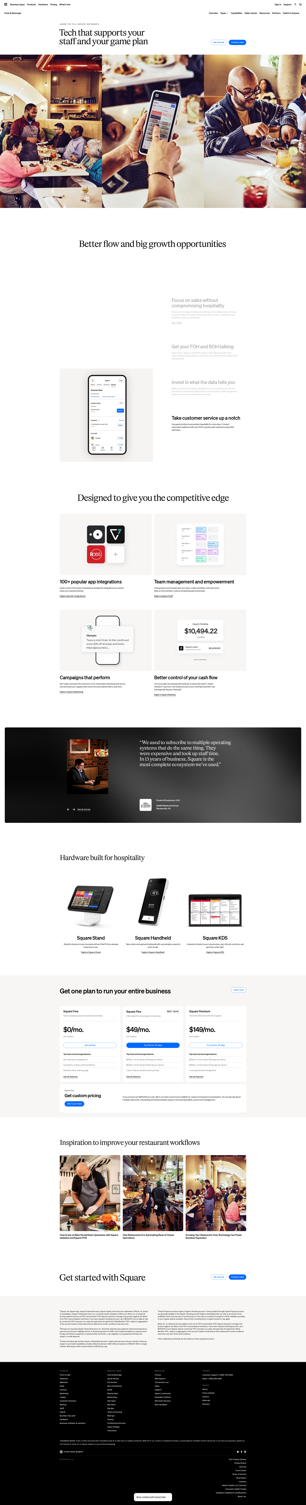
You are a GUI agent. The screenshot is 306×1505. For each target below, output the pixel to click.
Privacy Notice (240, 1463)
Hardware (64, 1419)
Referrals (206, 1400)
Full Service (112, 1382)
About (205, 1389)
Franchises (112, 1431)
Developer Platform (163, 1397)
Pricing (158, 1375)
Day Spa (110, 1408)
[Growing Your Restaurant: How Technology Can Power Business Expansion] (216, 1197)
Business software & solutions (72, 1423)
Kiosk (62, 1386)
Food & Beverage (114, 1375)
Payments (64, 1379)
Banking (63, 1405)
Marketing (64, 1393)
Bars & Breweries (114, 1386)
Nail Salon (111, 1405)
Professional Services (116, 1423)
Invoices (63, 1390)
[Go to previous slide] (68, 809)
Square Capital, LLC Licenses (234, 1485)
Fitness (110, 1419)
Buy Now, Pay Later (68, 1416)
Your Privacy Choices (237, 1459)
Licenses (242, 1482)
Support (158, 1390)
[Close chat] (168, 1497)
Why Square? (160, 1379)
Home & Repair (113, 1427)
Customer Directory (68, 1401)
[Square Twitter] (238, 1451)
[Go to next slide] (73, 809)
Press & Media (208, 1393)
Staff (62, 1408)
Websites (64, 1382)
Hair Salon (111, 1401)
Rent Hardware (161, 1405)
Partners (206, 1404)
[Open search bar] (295, 4)
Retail (109, 1390)
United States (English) (73, 1452)
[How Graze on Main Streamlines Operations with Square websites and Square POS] (90, 1197)
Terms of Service (239, 1474)
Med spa (111, 1416)
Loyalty (63, 1397)
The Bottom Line (162, 1382)
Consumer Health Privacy (235, 1489)
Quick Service (113, 1379)
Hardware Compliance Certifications (231, 1493)
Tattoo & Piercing (114, 1412)
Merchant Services (163, 1401)
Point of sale (65, 1375)
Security (242, 1467)
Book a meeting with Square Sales (151, 1497)
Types (223, 13)
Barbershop (112, 1397)
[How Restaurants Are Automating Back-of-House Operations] (153, 1197)
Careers (205, 1397)
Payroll (62, 1412)
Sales (157, 1386)
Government (241, 1478)
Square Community (163, 1393)
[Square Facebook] (241, 1451)
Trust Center (240, 1470)
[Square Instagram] (245, 1451)
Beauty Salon (112, 1393)
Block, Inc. (242, 1496)
